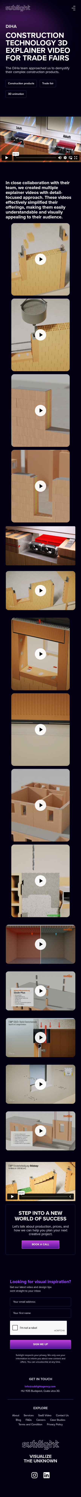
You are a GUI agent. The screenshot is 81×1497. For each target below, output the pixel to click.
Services (29, 1415)
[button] (73, 8)
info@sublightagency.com (40, 1386)
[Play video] (40, 259)
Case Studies (57, 1420)
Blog (18, 1420)
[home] (18, 8)
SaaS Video (44, 1415)
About (15, 1415)
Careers (41, 1420)
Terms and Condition (30, 1424)
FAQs (29, 1420)
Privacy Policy (55, 1424)
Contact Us (62, 1415)
